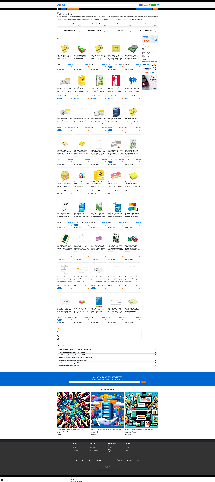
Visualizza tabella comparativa (76, 481)
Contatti (91, 445)
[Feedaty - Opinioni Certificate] (109, 450)
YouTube (128, 448)
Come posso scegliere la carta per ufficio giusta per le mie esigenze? (76, 357)
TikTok (128, 450)
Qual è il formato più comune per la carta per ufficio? (72, 355)
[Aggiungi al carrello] (72, 67)
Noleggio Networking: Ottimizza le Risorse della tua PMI (106, 429)
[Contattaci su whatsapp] (152, 4)
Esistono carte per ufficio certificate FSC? (69, 365)
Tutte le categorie (93, 448)
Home (58, 12)
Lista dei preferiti (75, 450)
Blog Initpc (110, 447)
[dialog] (2, 480)
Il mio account (75, 447)
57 (58, 335)
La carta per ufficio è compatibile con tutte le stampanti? (73, 360)
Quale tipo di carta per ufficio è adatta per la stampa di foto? (74, 352)
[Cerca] (140, 5)
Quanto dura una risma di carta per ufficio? (69, 363)
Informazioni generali (94, 450)
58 (58, 336)
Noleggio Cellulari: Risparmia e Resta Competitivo (70, 429)
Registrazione (75, 445)
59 (58, 338)
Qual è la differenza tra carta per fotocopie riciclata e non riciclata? (75, 349)
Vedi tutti (79, 25)
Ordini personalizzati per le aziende (96, 447)
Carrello (74, 448)
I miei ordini (74, 452)
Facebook (128, 445)
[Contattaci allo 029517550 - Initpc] (145, 4)
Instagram (128, 447)
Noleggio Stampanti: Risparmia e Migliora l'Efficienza (139, 429)
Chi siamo (110, 445)
